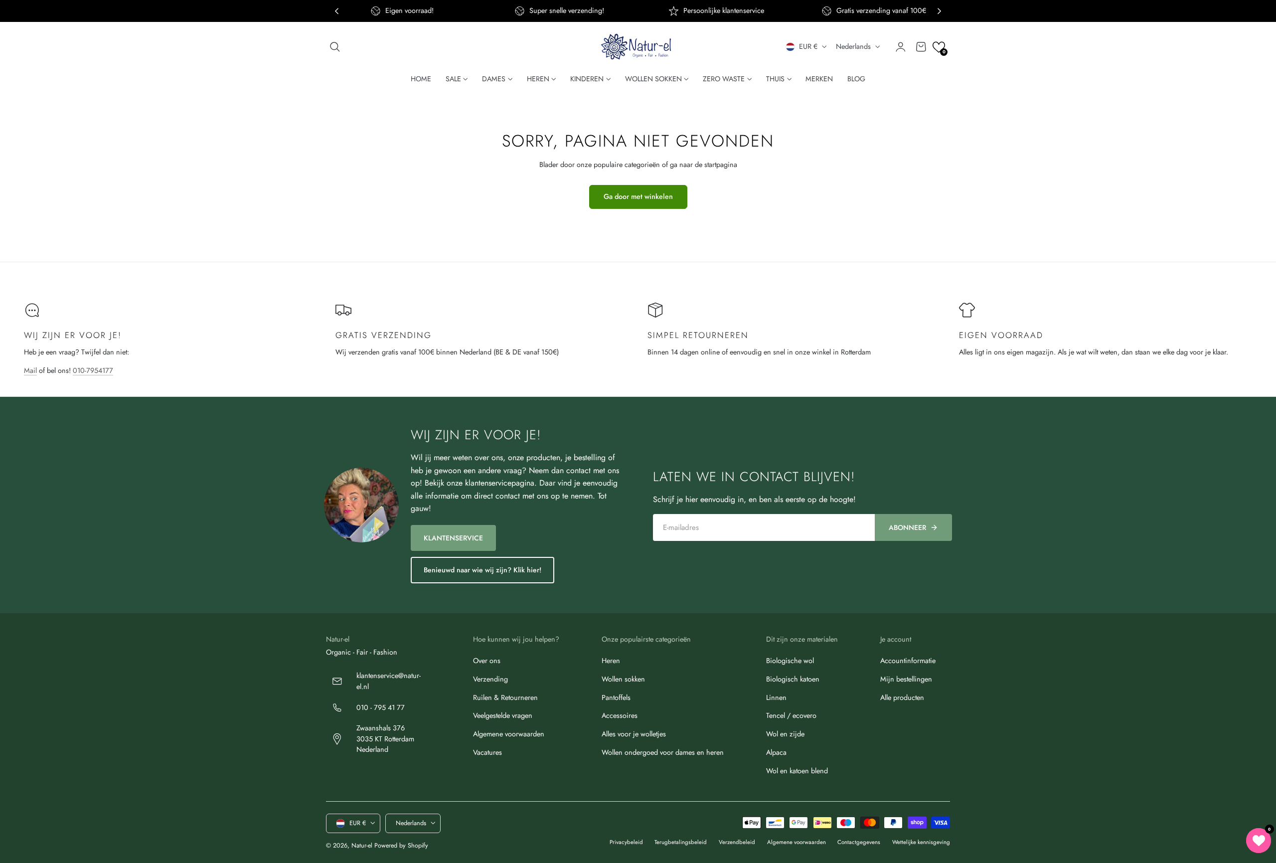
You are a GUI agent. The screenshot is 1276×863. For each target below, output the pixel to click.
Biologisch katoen (792, 679)
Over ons (486, 661)
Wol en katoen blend (797, 771)
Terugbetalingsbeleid (680, 842)
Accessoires (620, 716)
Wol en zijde (785, 734)
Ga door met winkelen (638, 196)
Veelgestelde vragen (502, 716)
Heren (611, 661)
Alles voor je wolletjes (634, 734)
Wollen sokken (623, 679)
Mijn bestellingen (906, 679)
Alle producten (902, 697)
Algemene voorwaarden (508, 734)
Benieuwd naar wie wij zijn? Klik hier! (482, 570)
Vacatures (487, 752)
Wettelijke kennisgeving (921, 842)
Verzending (490, 679)
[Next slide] (939, 11)
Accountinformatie (908, 661)
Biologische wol (790, 661)
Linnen (776, 697)
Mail (30, 370)
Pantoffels (616, 697)
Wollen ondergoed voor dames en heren (663, 752)
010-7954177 (93, 370)
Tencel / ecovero (791, 716)
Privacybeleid (626, 842)
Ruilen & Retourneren (505, 697)
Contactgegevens (858, 842)
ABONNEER (907, 527)
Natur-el (361, 845)
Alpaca (776, 752)
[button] (335, 47)
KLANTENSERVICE (453, 538)
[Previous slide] (336, 11)
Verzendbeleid (737, 842)
